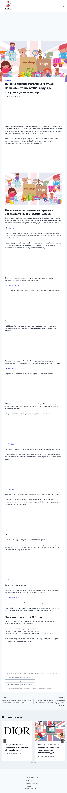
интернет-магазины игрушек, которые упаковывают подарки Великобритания (29, 688)
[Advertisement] (33, 28)
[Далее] (62, 741)
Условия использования (30, 788)
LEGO (10, 534)
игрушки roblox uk (51, 673)
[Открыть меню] (63, 6)
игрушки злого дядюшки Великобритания (18, 677)
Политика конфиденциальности (32, 782)
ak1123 (8, 96)
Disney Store (12, 580)
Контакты (30, 777)
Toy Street (11, 444)
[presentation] (17, 731)
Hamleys (11, 228)
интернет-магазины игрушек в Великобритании (20, 681)
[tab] (31, 762)
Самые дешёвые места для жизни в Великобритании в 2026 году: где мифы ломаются (50, 701)
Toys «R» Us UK (13, 285)
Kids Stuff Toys (13, 598)
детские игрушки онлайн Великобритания (30, 673)
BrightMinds (12, 489)
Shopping (8, 80)
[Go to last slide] (4, 741)
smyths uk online (11, 673)
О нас (38, 777)
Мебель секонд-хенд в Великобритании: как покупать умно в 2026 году (17, 700)
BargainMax (12, 368)
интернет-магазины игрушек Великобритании (19, 684)
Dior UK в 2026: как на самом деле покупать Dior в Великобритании (16, 747)
